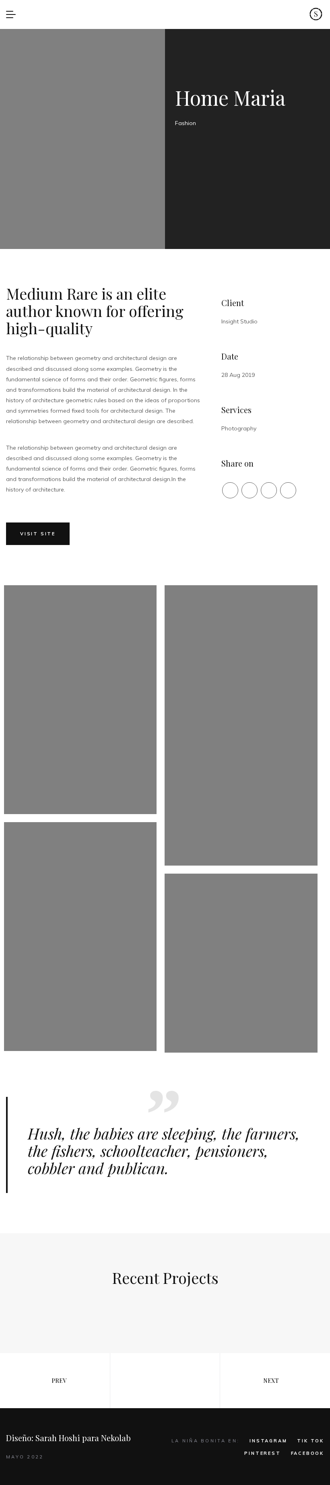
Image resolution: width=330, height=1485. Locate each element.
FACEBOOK (307, 1453)
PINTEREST (262, 1453)
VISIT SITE (38, 534)
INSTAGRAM (268, 1441)
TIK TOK (310, 1441)
